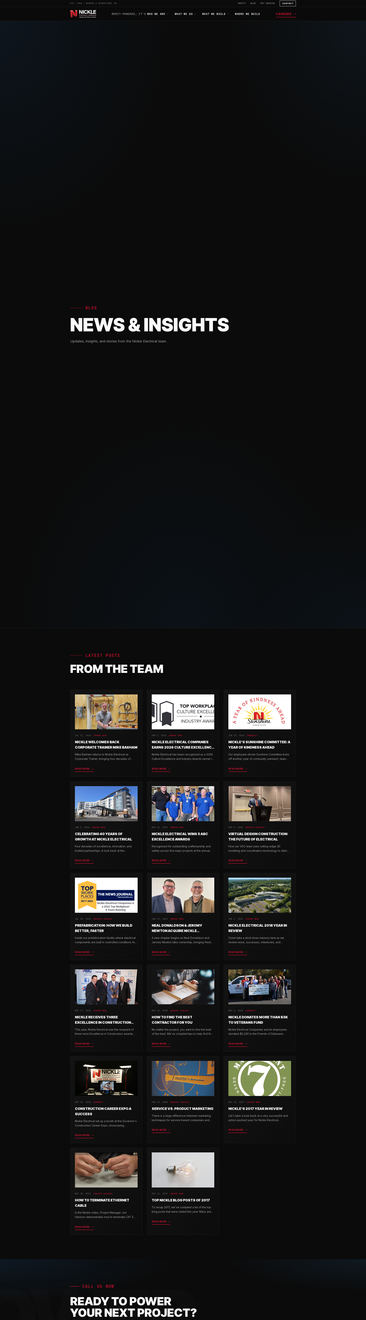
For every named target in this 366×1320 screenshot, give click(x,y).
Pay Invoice (267, 3)
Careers (284, 14)
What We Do (184, 13)
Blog (253, 3)
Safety (242, 3)
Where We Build (247, 13)
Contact (288, 3)
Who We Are (156, 13)
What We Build (214, 13)
